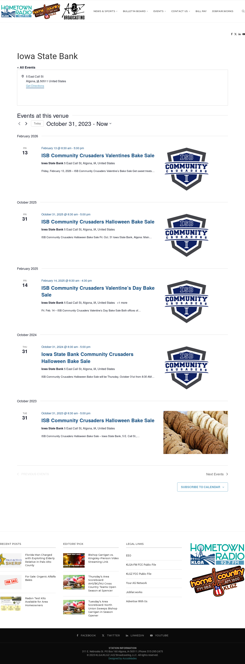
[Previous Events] (19, 123)
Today (37, 123)
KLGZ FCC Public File (138, 574)
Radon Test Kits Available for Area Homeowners (36, 602)
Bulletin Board (134, 11)
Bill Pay (201, 11)
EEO (128, 555)
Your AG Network (136, 583)
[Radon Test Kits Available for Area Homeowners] (11, 604)
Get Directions (35, 86)
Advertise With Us (136, 601)
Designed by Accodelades (123, 658)
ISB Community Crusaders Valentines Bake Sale (97, 155)
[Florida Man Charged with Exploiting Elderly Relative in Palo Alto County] (11, 560)
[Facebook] (231, 34)
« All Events (26, 67)
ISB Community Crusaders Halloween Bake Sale (97, 221)
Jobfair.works (222, 11)
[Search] (243, 11)
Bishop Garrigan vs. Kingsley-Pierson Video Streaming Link (103, 558)
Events (158, 11)
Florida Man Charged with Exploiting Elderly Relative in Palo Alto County (40, 560)
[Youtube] (243, 34)
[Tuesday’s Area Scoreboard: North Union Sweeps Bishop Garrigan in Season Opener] (74, 607)
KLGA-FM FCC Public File (141, 564)
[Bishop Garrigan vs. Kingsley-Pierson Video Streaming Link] (74, 560)
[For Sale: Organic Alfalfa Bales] (11, 582)
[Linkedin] (240, 34)
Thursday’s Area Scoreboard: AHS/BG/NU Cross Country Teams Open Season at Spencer (102, 583)
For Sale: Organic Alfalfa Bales (40, 578)
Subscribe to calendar (200, 487)
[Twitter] (235, 34)
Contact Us (179, 11)
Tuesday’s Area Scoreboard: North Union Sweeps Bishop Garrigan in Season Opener (102, 608)
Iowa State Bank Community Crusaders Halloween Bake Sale (87, 357)
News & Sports (104, 11)
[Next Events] (26, 123)
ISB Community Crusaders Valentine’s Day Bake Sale (98, 291)
